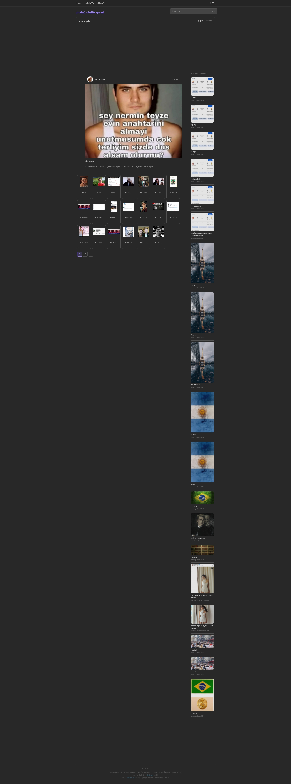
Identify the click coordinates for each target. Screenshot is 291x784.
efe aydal (85, 21)
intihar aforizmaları (198, 538)
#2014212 (143, 242)
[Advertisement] (145, 48)
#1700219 (143, 217)
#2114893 (173, 217)
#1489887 (173, 192)
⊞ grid (200, 21)
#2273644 (99, 242)
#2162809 (143, 192)
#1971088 (113, 242)
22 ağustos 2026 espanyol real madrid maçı (201, 234)
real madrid (195, 179)
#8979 (84, 192)
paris (193, 285)
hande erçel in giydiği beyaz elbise (202, 596)
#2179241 (128, 192)
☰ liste (209, 21)
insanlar (194, 672)
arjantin (194, 484)
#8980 (99, 192)
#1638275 (99, 217)
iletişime (150, 775)
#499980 (114, 192)
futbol (193, 98)
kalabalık (194, 650)
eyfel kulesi (195, 385)
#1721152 (158, 217)
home (79, 3)
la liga (193, 152)
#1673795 (128, 217)
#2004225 (128, 242)
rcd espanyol (196, 206)
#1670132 (113, 217)
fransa (193, 335)
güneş (193, 434)
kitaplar (194, 557)
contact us (131, 778)
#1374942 (158, 192)
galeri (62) (89, 3)
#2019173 (158, 242)
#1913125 (84, 242)
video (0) (101, 3)
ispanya (194, 125)
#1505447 (84, 217)
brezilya (194, 506)
